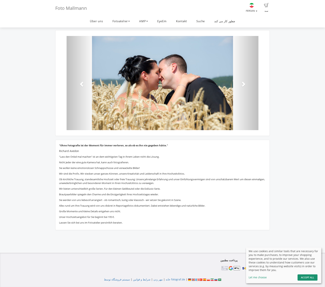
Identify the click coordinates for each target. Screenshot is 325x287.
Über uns (96, 21)
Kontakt (181, 21)
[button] (81, 83)
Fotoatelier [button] (120, 21)
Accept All (307, 277)
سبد (266, 10)
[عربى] (219, 279)
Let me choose (258, 277)
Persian (250, 10)
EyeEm (162, 21)
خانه (168, 279)
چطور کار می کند (224, 21)
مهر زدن (158, 279)
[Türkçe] (200, 279)
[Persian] (212, 279)
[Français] (197, 279)
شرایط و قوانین (141, 279)
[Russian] (215, 279)
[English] (193, 279)
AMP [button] (142, 21)
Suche (200, 21)
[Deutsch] (189, 279)
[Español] (204, 279)
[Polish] (208, 279)
